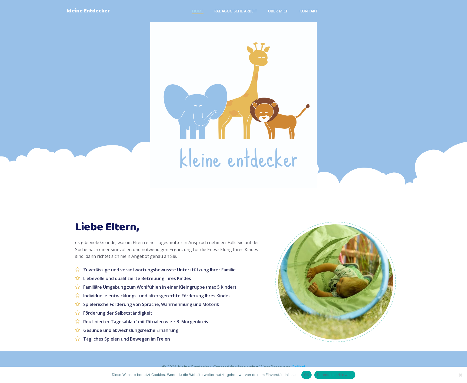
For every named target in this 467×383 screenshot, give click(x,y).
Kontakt (308, 11)
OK (306, 374)
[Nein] (460, 375)
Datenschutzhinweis (335, 374)
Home (198, 11)
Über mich (278, 11)
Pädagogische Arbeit (235, 11)
